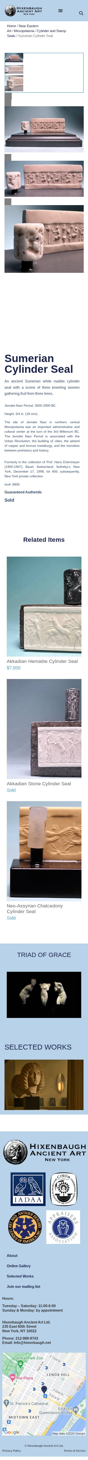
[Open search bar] (81, 13)
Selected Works (20, 1276)
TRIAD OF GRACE (44, 954)
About (12, 1256)
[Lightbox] (8, 96)
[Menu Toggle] (60, 10)
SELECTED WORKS (38, 1047)
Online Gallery (19, 1266)
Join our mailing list (23, 1287)
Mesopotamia (24, 31)
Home (11, 26)
